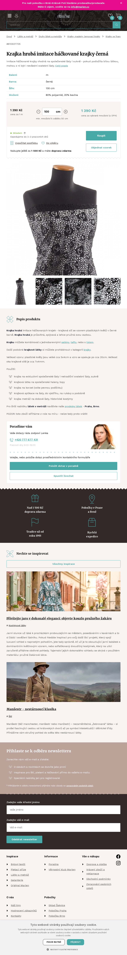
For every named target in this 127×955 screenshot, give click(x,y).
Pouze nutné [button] (54, 942)
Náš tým (16, 905)
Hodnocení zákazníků (24, 910)
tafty (73, 342)
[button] (18, 133)
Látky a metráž (25, 36)
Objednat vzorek (101, 147)
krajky (87, 349)
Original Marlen (20, 885)
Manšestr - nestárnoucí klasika (31, 709)
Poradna (54, 864)
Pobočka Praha (57, 910)
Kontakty (16, 915)
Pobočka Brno (57, 915)
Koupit (101, 135)
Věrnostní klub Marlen (62, 869)
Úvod (9, 36)
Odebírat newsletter (24, 839)
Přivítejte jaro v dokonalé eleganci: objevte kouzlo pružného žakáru (59, 618)
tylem (89, 342)
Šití (10, 716)
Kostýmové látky (17, 625)
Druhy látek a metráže (50, 36)
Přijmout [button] (75, 942)
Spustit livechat (64, 475)
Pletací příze (18, 869)
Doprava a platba (96, 864)
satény (65, 342)
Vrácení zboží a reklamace (95, 871)
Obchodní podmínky (98, 878)
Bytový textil (18, 864)
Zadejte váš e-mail (18, 819)
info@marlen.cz (80, 6)
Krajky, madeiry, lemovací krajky (83, 36)
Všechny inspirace (63, 563)
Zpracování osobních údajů (98, 886)
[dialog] (63, 937)
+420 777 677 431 (26, 439)
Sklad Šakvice (57, 905)
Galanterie (17, 880)
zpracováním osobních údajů (79, 786)
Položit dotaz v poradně (63, 465)
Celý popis (61, 65)
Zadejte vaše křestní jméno (23, 802)
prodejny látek (73, 406)
